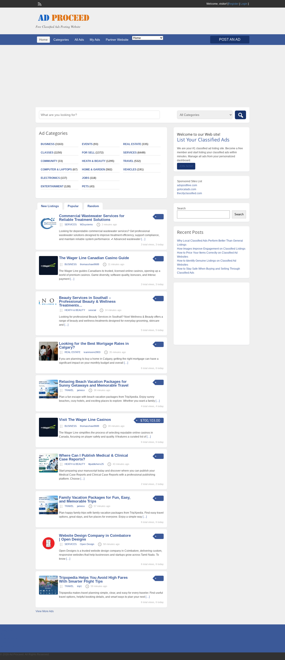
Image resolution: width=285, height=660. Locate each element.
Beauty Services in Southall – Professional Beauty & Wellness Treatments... (87, 301)
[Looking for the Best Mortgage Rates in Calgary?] (48, 359)
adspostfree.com (187, 185)
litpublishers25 (96, 464)
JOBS (85, 178)
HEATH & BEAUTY (94, 161)
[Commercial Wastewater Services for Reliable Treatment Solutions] (48, 232)
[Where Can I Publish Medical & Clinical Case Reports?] (48, 471)
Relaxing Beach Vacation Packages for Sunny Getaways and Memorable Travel (93, 383)
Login (243, 3)
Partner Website (117, 39)
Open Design (87, 544)
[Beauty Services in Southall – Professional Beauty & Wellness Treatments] (48, 305)
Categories (61, 39)
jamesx (81, 390)
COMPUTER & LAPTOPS (56, 169)
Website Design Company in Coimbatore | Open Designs (95, 537)
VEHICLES (129, 169)
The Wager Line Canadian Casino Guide (94, 258)
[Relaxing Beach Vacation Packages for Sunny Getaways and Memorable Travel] (48, 397)
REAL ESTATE (132, 144)
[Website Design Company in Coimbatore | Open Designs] (48, 551)
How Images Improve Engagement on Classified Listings (211, 248)
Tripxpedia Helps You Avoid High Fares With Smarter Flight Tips (93, 579)
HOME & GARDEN (93, 169)
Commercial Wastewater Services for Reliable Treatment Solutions (91, 218)
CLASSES (47, 152)
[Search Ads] (240, 115)
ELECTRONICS (50, 178)
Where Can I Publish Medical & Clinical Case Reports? (93, 457)
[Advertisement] (142, 76)
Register (233, 3)
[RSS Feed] (39, 3)
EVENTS (87, 144)
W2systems (86, 224)
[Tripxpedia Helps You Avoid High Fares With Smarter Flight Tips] (48, 593)
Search (181, 208)
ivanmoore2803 (92, 352)
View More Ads (45, 611)
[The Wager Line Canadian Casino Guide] (48, 274)
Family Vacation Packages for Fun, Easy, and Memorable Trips (94, 499)
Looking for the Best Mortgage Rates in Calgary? (94, 345)
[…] (143, 239)
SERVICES (130, 152)
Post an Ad (229, 39)
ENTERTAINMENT (52, 186)
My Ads (95, 39)
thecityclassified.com (189, 193)
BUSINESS (48, 144)
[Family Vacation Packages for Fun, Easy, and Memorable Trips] (48, 513)
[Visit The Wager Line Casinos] (48, 435)
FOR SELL (88, 152)
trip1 (79, 586)
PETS (85, 186)
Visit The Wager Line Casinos (85, 420)
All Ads (79, 39)
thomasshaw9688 (89, 264)
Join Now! (186, 166)
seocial (92, 310)
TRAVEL (128, 161)
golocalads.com (186, 189)
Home (43, 39)
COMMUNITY (49, 161)
